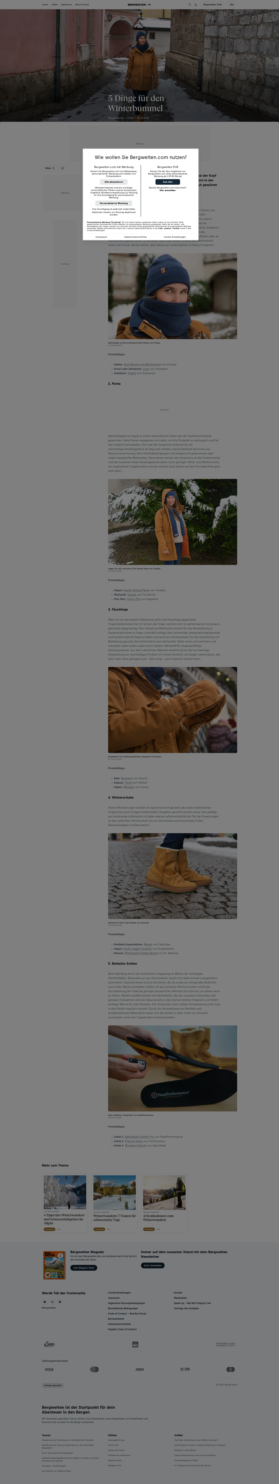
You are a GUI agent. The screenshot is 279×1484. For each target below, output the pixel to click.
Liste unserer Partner (169, 228)
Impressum (101, 237)
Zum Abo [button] (168, 182)
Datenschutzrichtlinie (135, 237)
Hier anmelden (168, 190)
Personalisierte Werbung (114, 203)
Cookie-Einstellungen (175, 237)
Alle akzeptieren (113, 182)
